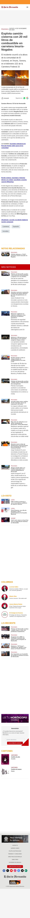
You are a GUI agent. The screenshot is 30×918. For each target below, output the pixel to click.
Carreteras (6, 226)
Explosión (16, 226)
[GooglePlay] (26, 870)
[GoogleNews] (18, 870)
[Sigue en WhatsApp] (24, 98)
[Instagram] (15, 870)
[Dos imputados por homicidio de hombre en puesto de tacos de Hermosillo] (5, 654)
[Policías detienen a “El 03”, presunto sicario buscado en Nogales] (5, 255)
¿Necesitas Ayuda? (15, 866)
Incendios (5, 231)
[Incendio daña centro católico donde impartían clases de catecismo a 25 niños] (5, 408)
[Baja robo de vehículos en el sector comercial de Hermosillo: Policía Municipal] (5, 429)
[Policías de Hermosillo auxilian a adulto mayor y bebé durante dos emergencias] (5, 388)
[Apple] (22, 870)
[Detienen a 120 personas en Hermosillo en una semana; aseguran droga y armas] (5, 344)
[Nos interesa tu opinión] (15, 839)
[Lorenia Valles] (4, 588)
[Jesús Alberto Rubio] (4, 606)
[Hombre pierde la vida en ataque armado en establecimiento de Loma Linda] (5, 366)
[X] (7, 870)
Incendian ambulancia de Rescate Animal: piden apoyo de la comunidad (13, 145)
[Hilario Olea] (4, 597)
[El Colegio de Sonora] (4, 614)
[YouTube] (11, 870)
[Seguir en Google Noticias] (27, 98)
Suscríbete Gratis (14, 743)
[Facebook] (4, 870)
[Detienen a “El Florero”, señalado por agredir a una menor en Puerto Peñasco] (5, 646)
